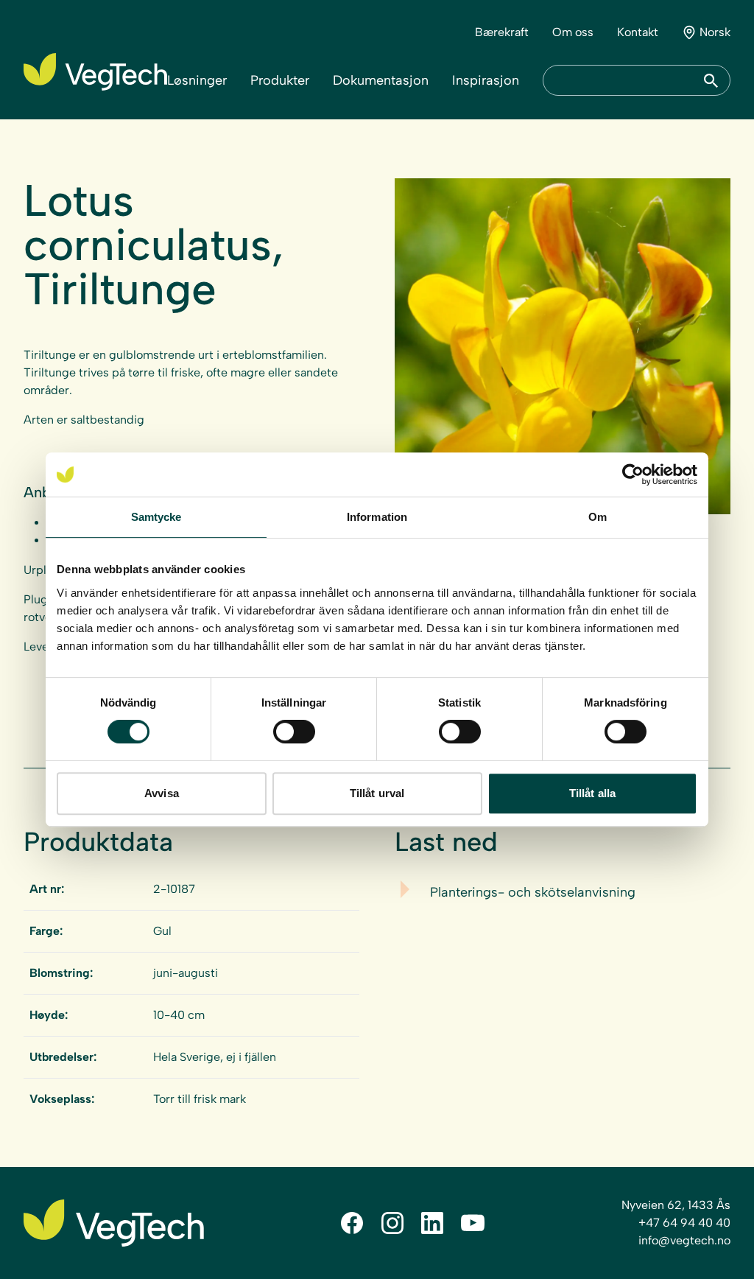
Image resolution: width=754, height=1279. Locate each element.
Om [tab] (597, 517)
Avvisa (161, 793)
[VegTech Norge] (95, 72)
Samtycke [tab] (156, 517)
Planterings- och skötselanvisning (532, 892)
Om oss (572, 32)
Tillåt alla (592, 793)
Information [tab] (377, 517)
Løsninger (197, 80)
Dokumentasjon (381, 80)
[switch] (294, 731)
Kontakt (637, 32)
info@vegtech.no (684, 1240)
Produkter (279, 80)
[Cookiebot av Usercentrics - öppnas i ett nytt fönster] (632, 474)
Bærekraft (502, 32)
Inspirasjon (485, 80)
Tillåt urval (377, 793)
